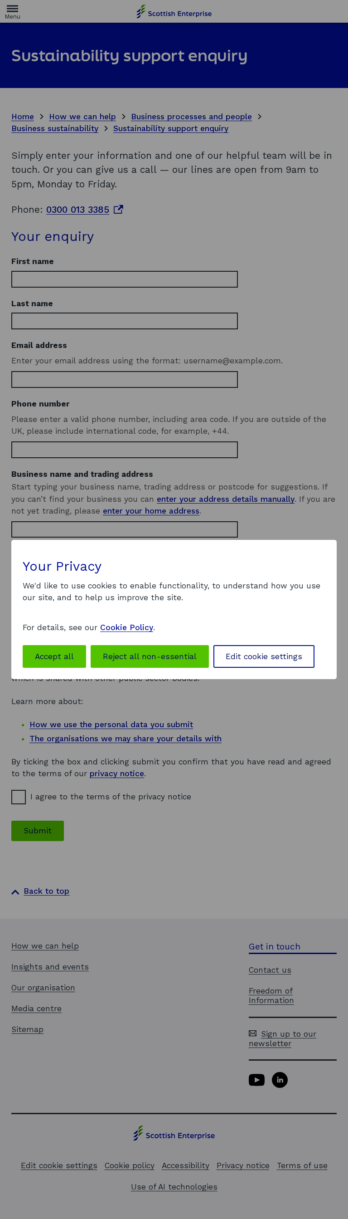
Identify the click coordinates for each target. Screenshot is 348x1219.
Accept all (54, 656)
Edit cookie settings (264, 656)
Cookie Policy (126, 627)
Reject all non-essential (150, 656)
